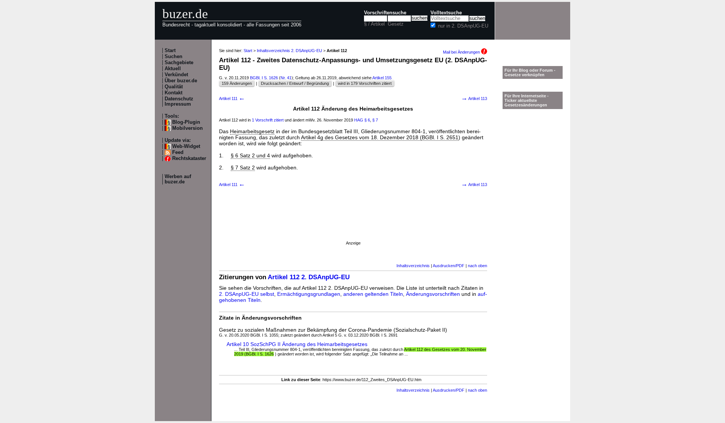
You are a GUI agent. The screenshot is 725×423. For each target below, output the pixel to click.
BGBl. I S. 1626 (264, 77)
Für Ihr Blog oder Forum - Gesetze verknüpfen (529, 72)
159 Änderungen (237, 83)
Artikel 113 (474, 98)
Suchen (173, 56)
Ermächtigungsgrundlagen (308, 294)
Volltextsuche (446, 12)
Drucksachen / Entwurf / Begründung (295, 83)
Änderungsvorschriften (433, 294)
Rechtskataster (189, 158)
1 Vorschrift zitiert (268, 120)
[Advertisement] (353, 224)
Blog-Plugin (186, 122)
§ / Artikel (374, 24)
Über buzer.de (181, 80)
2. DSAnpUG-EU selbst (246, 294)
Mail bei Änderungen (462, 52)
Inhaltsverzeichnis (413, 265)
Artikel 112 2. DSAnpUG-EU (309, 277)
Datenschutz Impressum (179, 101)
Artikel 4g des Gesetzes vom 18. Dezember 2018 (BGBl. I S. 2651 (379, 137)
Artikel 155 (382, 77)
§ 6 (367, 120)
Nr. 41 (286, 77)
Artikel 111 (232, 98)
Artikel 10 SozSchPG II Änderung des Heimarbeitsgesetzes (297, 344)
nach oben (477, 265)
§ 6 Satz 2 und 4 (250, 155)
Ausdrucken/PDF (448, 265)
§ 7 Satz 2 (243, 168)
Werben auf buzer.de (178, 179)
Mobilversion (187, 128)
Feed (178, 152)
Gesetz (396, 24)
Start (170, 50)
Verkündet (176, 74)
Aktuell (173, 68)
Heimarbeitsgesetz (252, 131)
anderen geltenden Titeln (373, 294)
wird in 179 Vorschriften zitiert (365, 83)
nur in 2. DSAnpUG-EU (463, 26)
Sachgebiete (179, 62)
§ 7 (375, 120)
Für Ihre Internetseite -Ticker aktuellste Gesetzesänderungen (526, 100)
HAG (358, 120)
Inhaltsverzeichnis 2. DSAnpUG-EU (289, 50)
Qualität (174, 86)
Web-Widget (186, 146)
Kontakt (173, 92)
